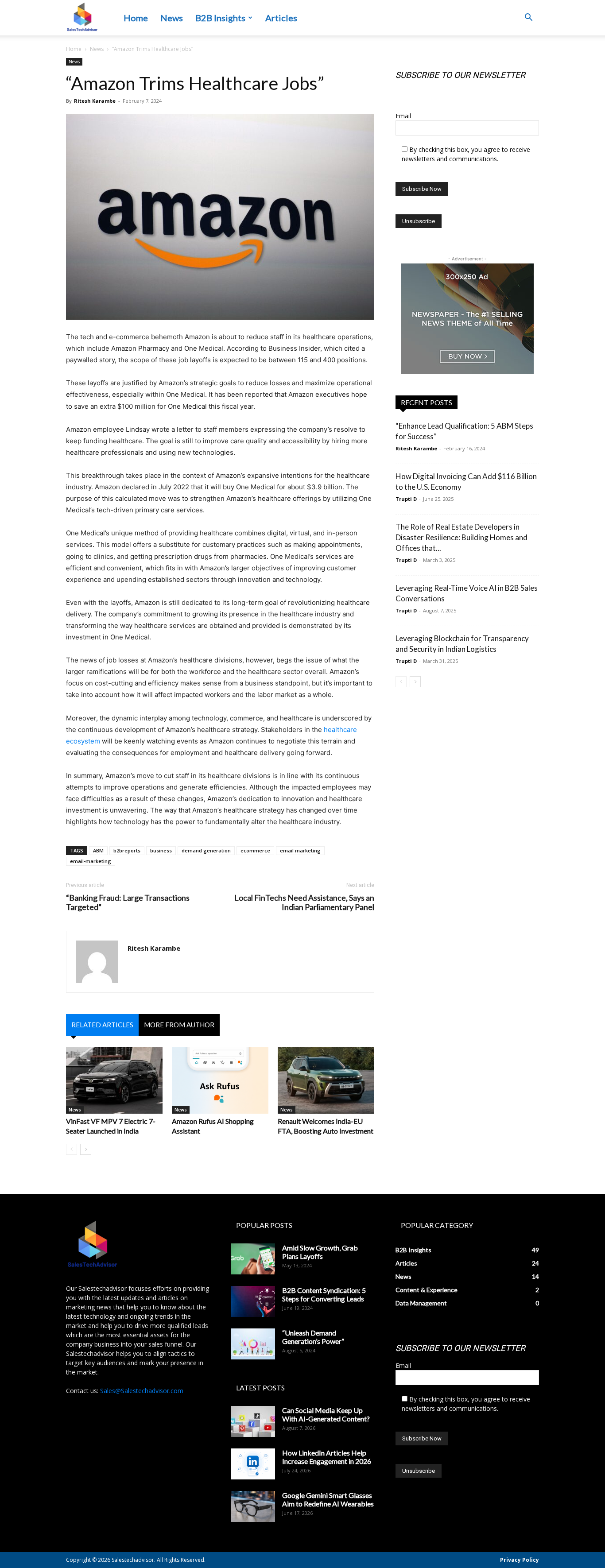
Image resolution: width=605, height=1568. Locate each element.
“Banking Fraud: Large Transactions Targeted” (128, 902)
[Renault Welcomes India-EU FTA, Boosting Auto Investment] (326, 1080)
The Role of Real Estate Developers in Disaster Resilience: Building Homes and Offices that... (461, 537)
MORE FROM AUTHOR (179, 1025)
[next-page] (85, 1149)
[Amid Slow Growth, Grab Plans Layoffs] (253, 1258)
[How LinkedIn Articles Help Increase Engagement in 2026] (253, 1463)
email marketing (300, 850)
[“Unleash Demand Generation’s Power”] (253, 1343)
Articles (281, 17)
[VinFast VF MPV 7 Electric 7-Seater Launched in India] (114, 1080)
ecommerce (255, 850)
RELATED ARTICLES (102, 1025)
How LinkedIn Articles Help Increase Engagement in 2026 (326, 1456)
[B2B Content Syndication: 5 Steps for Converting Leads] (253, 1301)
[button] (528, 18)
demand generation (206, 850)
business (161, 850)
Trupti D (406, 499)
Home (136, 17)
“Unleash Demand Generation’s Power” (313, 1336)
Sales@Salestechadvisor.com (141, 1390)
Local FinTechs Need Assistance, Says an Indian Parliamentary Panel (304, 902)
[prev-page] (71, 1149)
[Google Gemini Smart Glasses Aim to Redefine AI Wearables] (253, 1506)
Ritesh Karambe (95, 100)
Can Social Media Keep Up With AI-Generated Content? (326, 1414)
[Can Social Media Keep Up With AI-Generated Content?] (253, 1421)
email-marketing (90, 861)
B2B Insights (220, 17)
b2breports (126, 850)
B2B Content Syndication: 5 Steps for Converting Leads (324, 1294)
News (171, 17)
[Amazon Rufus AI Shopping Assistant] (220, 1080)
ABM (98, 850)
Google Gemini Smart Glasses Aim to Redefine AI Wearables (328, 1499)
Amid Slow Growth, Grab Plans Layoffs (320, 1251)
